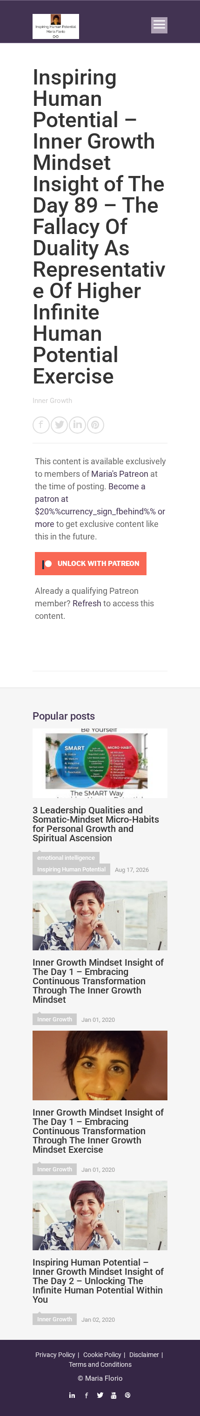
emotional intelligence (66, 857)
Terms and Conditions (100, 1364)
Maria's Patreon (119, 474)
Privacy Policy (55, 1354)
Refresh (87, 603)
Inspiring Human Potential (71, 869)
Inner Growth (52, 400)
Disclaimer (144, 1354)
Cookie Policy (102, 1354)
